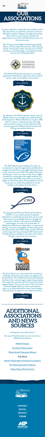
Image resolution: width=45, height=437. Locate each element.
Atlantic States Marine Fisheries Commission (22, 361)
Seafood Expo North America (22, 369)
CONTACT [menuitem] (22, 406)
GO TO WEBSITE (22, 83)
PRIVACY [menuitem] (22, 413)
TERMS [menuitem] (22, 417)
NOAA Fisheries (22, 344)
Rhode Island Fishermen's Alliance (22, 352)
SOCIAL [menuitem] (22, 410)
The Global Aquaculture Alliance (22, 365)
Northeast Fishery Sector (22, 348)
